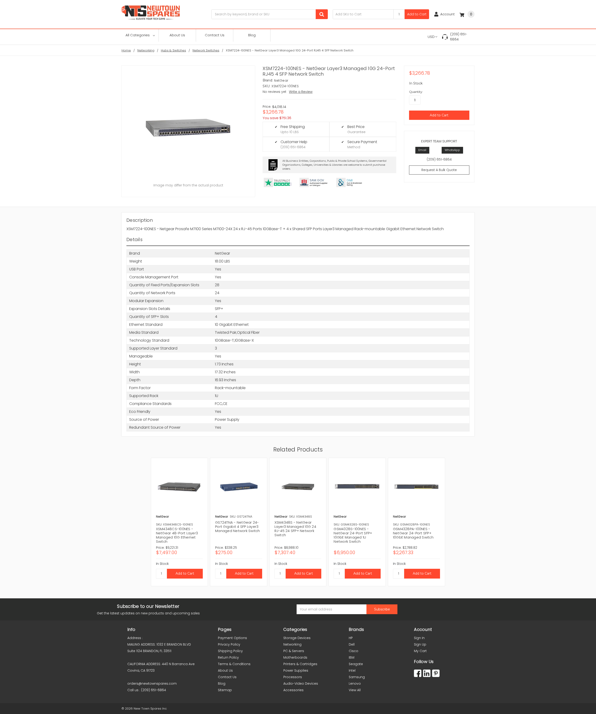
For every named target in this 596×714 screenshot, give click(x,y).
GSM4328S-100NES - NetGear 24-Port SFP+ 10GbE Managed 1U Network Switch (353, 535)
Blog (252, 35)
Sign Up (420, 644)
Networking (292, 644)
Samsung (357, 677)
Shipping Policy (230, 651)
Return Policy (228, 657)
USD (431, 36)
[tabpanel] (179, 522)
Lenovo (355, 683)
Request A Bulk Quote (439, 170)
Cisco (353, 651)
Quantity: (416, 92)
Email (422, 150)
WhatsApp (452, 150)
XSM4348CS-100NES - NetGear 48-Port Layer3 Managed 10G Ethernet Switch (177, 535)
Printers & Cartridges (300, 664)
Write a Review (300, 91)
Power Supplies (295, 670)
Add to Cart (417, 14)
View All (355, 690)
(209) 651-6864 (458, 37)
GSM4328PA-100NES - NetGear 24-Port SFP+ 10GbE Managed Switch (413, 533)
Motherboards (295, 657)
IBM (351, 657)
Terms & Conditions (234, 664)
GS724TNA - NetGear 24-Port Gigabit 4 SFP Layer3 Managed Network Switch (237, 526)
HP (351, 638)
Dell (352, 644)
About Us (177, 35)
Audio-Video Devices (300, 683)
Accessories (293, 690)
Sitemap (225, 690)
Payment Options (232, 638)
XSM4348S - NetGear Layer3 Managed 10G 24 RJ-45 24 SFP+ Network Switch (295, 528)
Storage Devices (297, 638)
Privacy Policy (229, 644)
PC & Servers (293, 651)
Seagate (356, 664)
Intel (352, 670)
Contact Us (214, 35)
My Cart (420, 651)
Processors (292, 677)
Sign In (419, 638)
